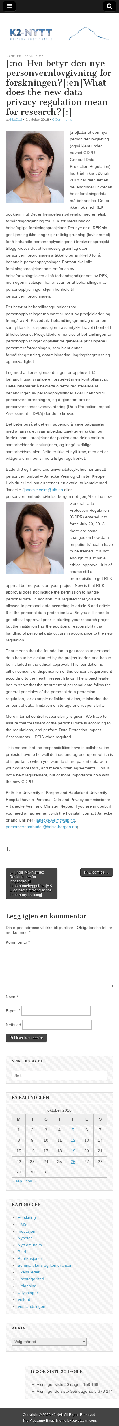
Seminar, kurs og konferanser (45, 1265)
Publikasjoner (30, 1258)
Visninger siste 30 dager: (60, 1384)
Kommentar (18, 942)
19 (73, 1151)
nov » (30, 1181)
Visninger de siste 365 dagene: (65, 1391)
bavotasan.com (84, 1420)
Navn (12, 997)
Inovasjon (26, 1231)
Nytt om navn (30, 1245)
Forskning (27, 1217)
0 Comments (62, 119)
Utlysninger (28, 1292)
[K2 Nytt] (59, 28)
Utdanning (27, 1286)
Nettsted (13, 1024)
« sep (17, 1181)
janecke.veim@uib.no (43, 489)
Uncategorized (31, 1279)
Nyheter (13, 56)
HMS (22, 1224)
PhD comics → (96, 872)
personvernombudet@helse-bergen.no (41, 826)
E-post (13, 1010)
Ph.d (22, 1251)
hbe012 (16, 119)
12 (73, 1140)
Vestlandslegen (31, 1306)
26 (73, 1161)
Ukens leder (33, 56)
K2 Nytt (57, 1415)
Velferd (24, 1299)
